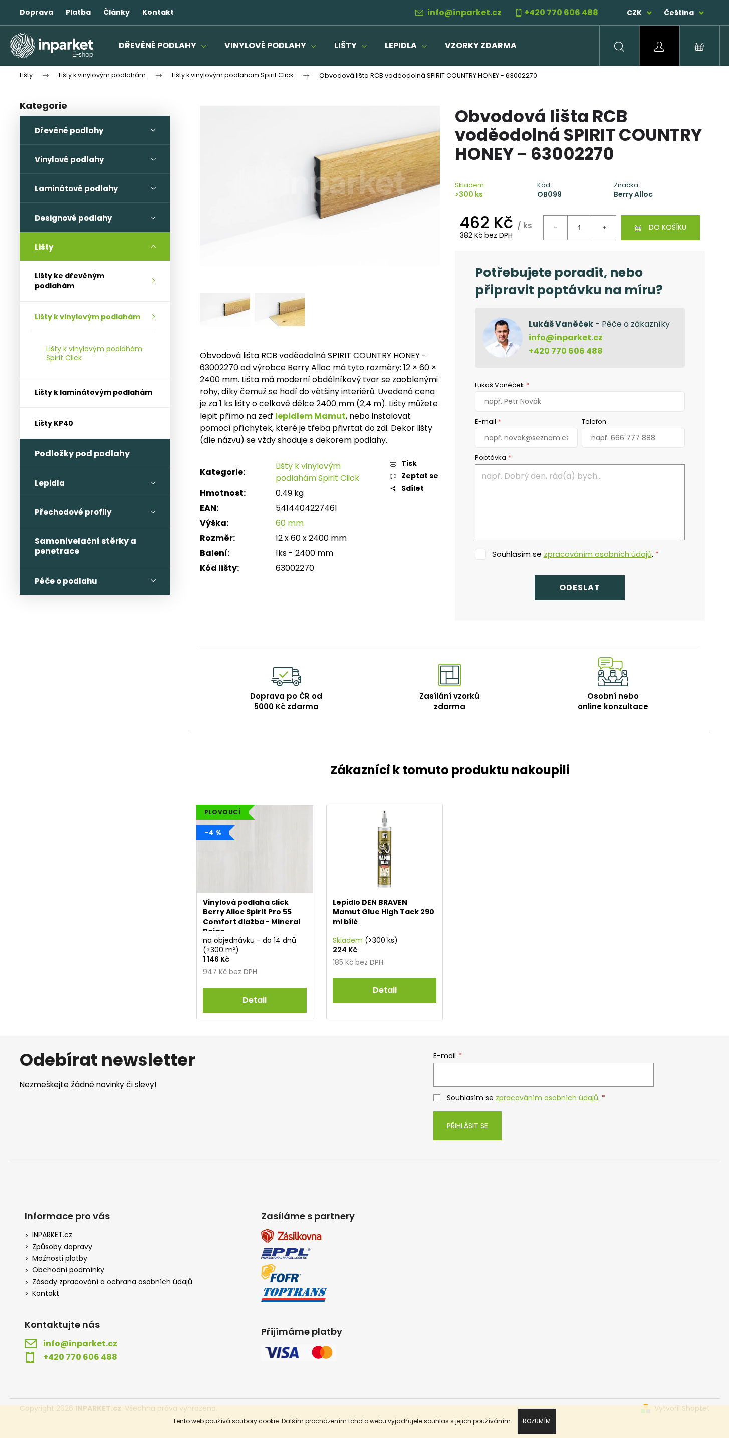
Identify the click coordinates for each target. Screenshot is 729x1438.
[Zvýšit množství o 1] (604, 228)
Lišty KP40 (54, 423)
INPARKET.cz (52, 1235)
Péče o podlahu (66, 581)
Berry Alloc (633, 194)
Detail (254, 1000)
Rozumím (537, 1421)
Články (116, 12)
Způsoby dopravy (62, 1247)
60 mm (290, 523)
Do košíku (667, 227)
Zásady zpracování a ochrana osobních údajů (112, 1282)
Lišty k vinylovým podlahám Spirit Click (94, 353)
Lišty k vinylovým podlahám (87, 317)
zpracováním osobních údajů (598, 554)
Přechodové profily (73, 512)
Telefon (594, 421)
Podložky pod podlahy (82, 453)
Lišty (44, 247)
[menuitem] (162, 46)
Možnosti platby (59, 1258)
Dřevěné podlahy (69, 130)
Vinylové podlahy (69, 159)
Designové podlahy (73, 218)
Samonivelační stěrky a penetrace (85, 546)
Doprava (36, 12)
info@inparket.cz (464, 12)
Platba (78, 12)
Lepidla (50, 483)
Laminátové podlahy (76, 188)
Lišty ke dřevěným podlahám (69, 281)
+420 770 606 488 (561, 12)
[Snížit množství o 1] (556, 228)
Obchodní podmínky (68, 1270)
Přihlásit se (467, 1126)
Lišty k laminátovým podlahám (93, 392)
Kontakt (158, 12)
